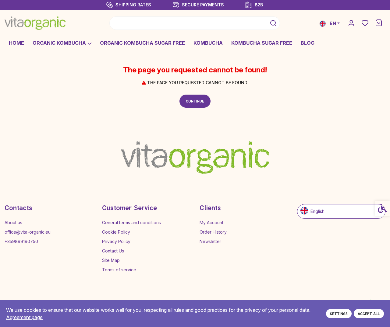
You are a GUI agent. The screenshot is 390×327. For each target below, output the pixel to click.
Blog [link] (307, 43)
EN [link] (332, 23)
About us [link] (13, 222)
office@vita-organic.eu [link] (28, 232)
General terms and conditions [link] (131, 222)
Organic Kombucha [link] (59, 43)
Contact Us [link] (113, 250)
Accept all (369, 313)
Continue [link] (195, 101)
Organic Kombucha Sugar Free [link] (142, 43)
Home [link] (16, 43)
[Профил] (351, 23)
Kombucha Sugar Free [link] (261, 43)
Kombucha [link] (208, 43)
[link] (35, 23)
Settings (339, 313)
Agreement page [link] (24, 317)
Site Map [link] (111, 260)
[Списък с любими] (365, 23)
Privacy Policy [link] (116, 241)
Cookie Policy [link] (116, 232)
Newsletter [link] (210, 241)
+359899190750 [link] (21, 241)
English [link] (317, 211)
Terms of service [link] (119, 269)
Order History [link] (213, 232)
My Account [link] (211, 222)
